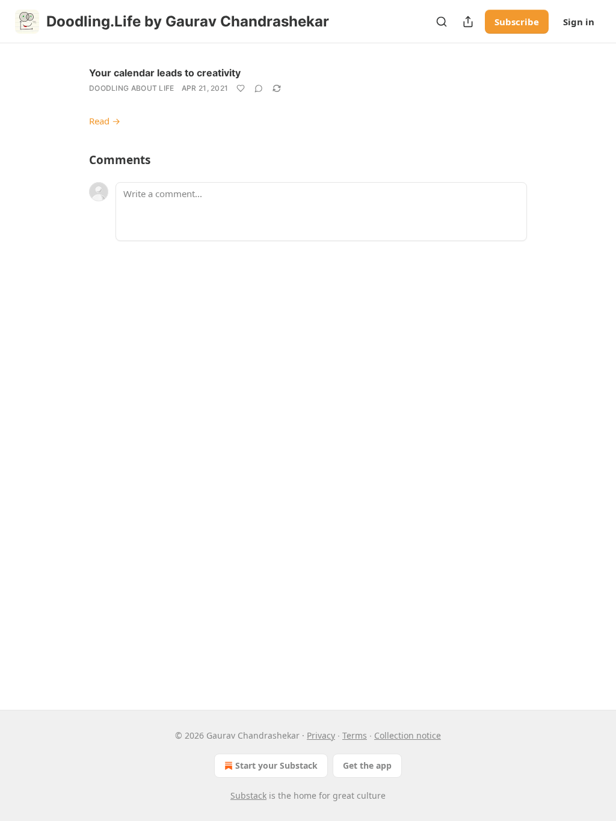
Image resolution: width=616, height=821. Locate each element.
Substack (248, 795)
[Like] (240, 88)
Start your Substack (276, 765)
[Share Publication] (468, 22)
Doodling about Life (131, 88)
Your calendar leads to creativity (165, 73)
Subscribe (516, 22)
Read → (104, 121)
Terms (354, 735)
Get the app (367, 765)
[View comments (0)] (258, 88)
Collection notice (407, 735)
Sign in (578, 22)
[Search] (442, 22)
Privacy (321, 735)
